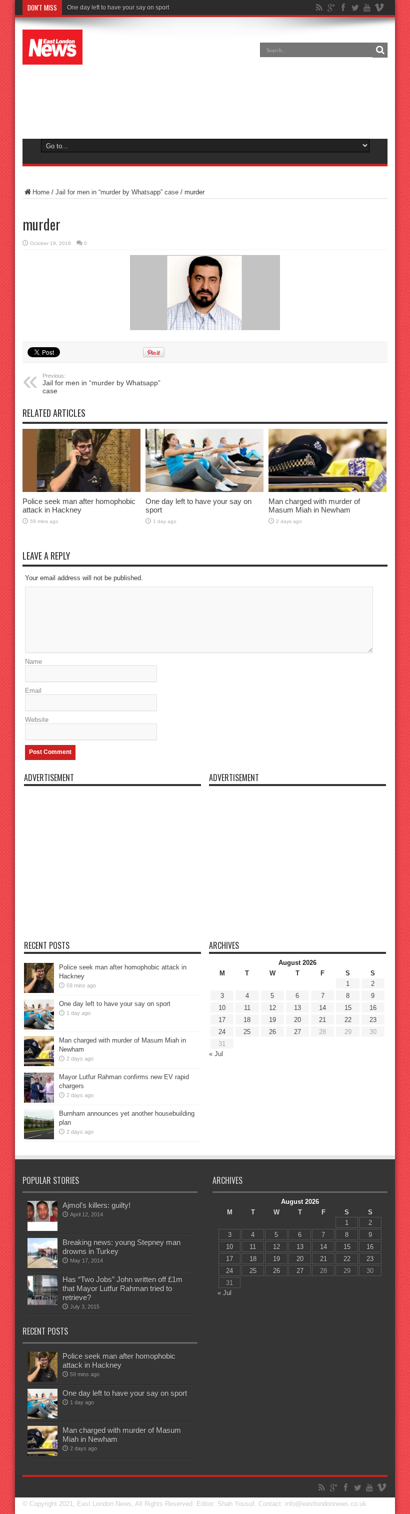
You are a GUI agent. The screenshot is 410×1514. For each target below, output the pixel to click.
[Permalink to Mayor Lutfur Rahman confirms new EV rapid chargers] (39, 1088)
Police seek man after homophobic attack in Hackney (79, 505)
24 (222, 1032)
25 (247, 1032)
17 (222, 1020)
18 (247, 1020)
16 (373, 1008)
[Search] (380, 50)
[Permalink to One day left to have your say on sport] (205, 460)
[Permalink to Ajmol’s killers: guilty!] (43, 1216)
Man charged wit (89, 7)
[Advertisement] (205, 97)
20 (297, 1020)
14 (322, 1008)
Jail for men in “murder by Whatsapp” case (117, 192)
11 (247, 1008)
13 (297, 1008)
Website (36, 719)
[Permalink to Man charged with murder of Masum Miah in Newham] (327, 460)
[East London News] (52, 47)
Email (33, 690)
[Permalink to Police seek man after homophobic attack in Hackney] (81, 460)
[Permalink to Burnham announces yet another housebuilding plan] (39, 1124)
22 (348, 1020)
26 (272, 1032)
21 (322, 1020)
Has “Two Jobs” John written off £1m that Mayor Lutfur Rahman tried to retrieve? (122, 1288)
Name (33, 661)
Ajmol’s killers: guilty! (96, 1205)
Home (41, 192)
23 (373, 1020)
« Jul (216, 1054)
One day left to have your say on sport (114, 1003)
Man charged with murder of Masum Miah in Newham (314, 505)
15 (348, 1008)
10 (222, 1008)
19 (272, 1020)
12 (272, 1008)
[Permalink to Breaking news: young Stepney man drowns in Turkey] (43, 1253)
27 (297, 1032)
